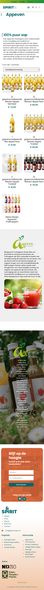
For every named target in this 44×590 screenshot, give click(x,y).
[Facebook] (20, 499)
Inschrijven (21, 484)
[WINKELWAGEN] (39, 6)
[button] (28, 7)
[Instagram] (24, 499)
